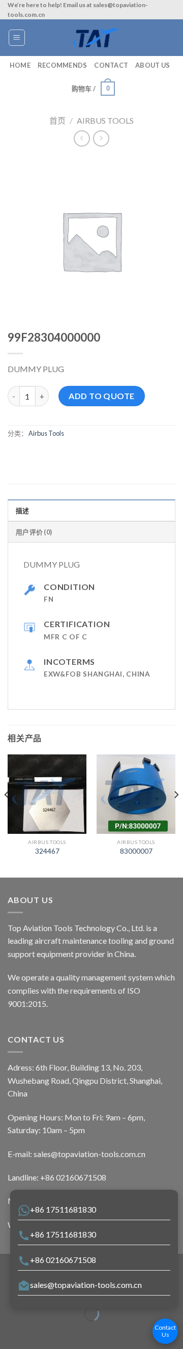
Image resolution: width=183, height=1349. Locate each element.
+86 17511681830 (63, 1209)
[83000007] (136, 793)
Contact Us (165, 1331)
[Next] (176, 814)
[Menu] (17, 38)
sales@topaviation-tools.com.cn (86, 1284)
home (20, 65)
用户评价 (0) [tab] (34, 532)
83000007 (136, 851)
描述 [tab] (22, 511)
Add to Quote (102, 396)
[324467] (47, 793)
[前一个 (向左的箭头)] (10, 1331)
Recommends (62, 65)
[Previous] (7, 814)
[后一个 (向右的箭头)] (39, 1331)
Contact (111, 65)
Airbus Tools (105, 120)
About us (152, 65)
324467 (47, 851)
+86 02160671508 (63, 1259)
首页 (57, 120)
